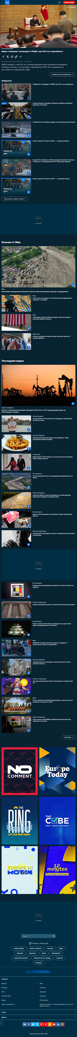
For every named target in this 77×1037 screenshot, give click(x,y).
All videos (67, 737)
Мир (3, 289)
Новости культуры (39, 531)
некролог (59, 958)
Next (3, 992)
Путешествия (6, 996)
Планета (42, 987)
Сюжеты (5, 979)
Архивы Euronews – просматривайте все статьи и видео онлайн (56, 1005)
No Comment (37, 473)
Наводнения (56, 953)
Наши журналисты (8, 1004)
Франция (20, 953)
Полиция (38, 963)
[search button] (54, 936)
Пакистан (36, 334)
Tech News (36, 454)
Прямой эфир (69, 2)
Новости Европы (8, 407)
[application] (38, 26)
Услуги (4, 1012)
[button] (15, 199)
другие (4, 1017)
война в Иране (19, 948)
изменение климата (21, 958)
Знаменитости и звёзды (42, 958)
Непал (44, 953)
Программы (44, 1000)
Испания (50, 948)
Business (4, 987)
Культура (43, 996)
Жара (61, 948)
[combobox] (38, 936)
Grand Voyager (38, 416)
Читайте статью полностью (61, 74)
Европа (4, 983)
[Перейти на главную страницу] (7, 2)
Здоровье (32, 953)
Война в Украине (35, 948)
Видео (4, 1000)
